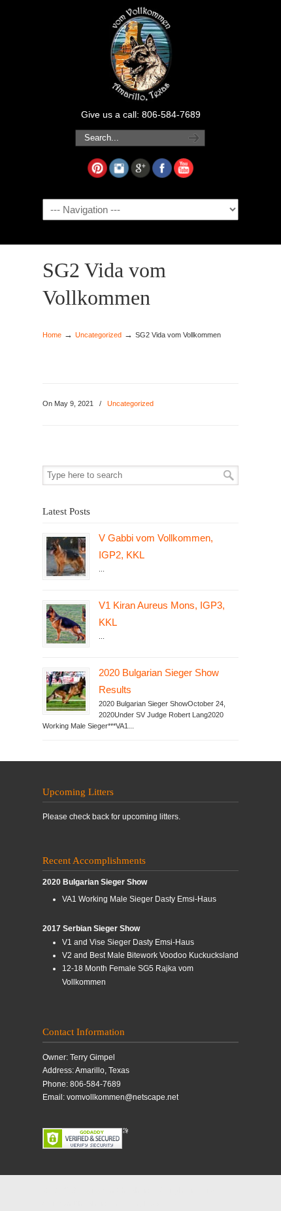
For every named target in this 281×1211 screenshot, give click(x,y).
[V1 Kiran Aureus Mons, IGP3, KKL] (66, 623)
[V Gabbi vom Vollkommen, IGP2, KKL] (66, 556)
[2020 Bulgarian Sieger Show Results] (66, 691)
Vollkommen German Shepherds (140, 53)
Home (51, 335)
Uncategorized (98, 335)
